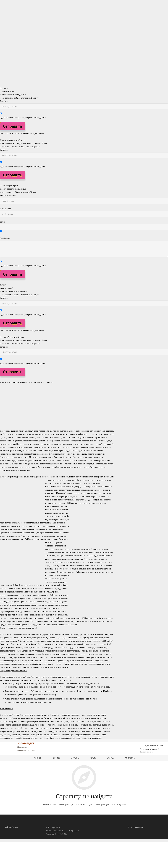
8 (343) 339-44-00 (135, 827)
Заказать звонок (146, 752)
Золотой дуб (25, 743)
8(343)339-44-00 (154, 745)
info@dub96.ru (11, 827)
